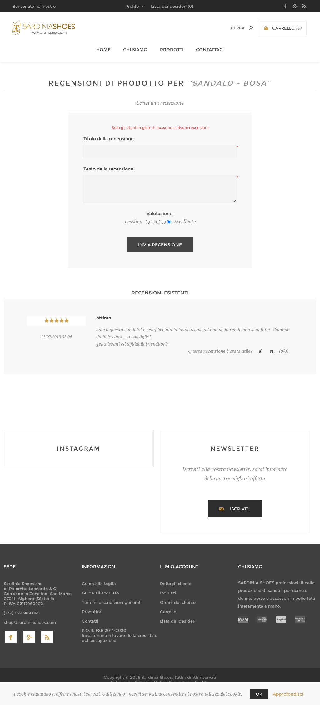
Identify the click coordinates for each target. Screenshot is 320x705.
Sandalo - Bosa (229, 83)
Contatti (90, 621)
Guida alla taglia (99, 583)
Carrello (168, 611)
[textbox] (230, 28)
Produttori (92, 611)
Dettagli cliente (176, 583)
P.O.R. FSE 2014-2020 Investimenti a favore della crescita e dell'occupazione (120, 635)
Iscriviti (240, 509)
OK (259, 694)
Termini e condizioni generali (112, 602)
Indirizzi (168, 592)
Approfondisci (288, 694)
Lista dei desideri (178, 621)
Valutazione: (160, 213)
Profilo (132, 6)
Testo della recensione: (109, 169)
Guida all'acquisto (100, 592)
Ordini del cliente (178, 602)
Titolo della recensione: (109, 138)
